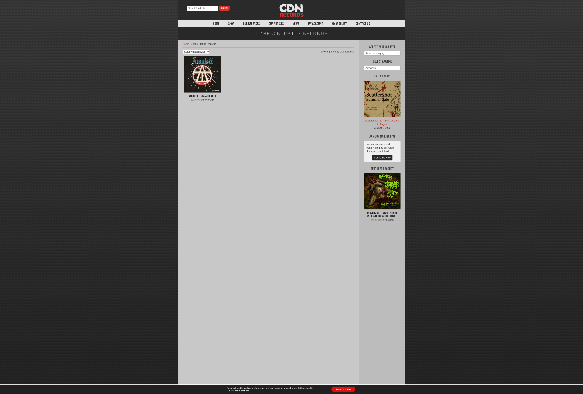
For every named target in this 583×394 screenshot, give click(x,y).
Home (216, 24)
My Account (315, 24)
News (296, 24)
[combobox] (382, 53)
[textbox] (382, 53)
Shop (231, 24)
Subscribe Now (382, 157)
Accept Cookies (343, 389)
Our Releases (251, 24)
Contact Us (363, 24)
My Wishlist (339, 24)
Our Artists (276, 24)
